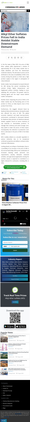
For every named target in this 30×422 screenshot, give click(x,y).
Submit (15, 250)
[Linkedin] (15, 57)
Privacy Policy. (18, 413)
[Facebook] (8, 57)
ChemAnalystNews (15, 7)
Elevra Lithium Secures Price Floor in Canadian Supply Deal (17, 336)
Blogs (4, 408)
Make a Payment (7, 395)
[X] (11, 57)
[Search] (26, 11)
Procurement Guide (7, 405)
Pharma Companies (7, 403)
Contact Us (5, 388)
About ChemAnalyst (7, 386)
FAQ (4, 393)
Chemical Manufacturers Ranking (11, 401)
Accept (3, 420)
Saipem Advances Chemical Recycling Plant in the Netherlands (18, 353)
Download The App (7, 390)
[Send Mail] (18, 57)
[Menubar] (28, 2)
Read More (15, 302)
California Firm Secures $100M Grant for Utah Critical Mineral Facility (17, 361)
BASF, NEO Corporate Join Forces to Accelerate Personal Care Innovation (17, 369)
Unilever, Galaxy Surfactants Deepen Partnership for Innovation (17, 344)
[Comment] (21, 57)
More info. (7, 417)
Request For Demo (15, 279)
